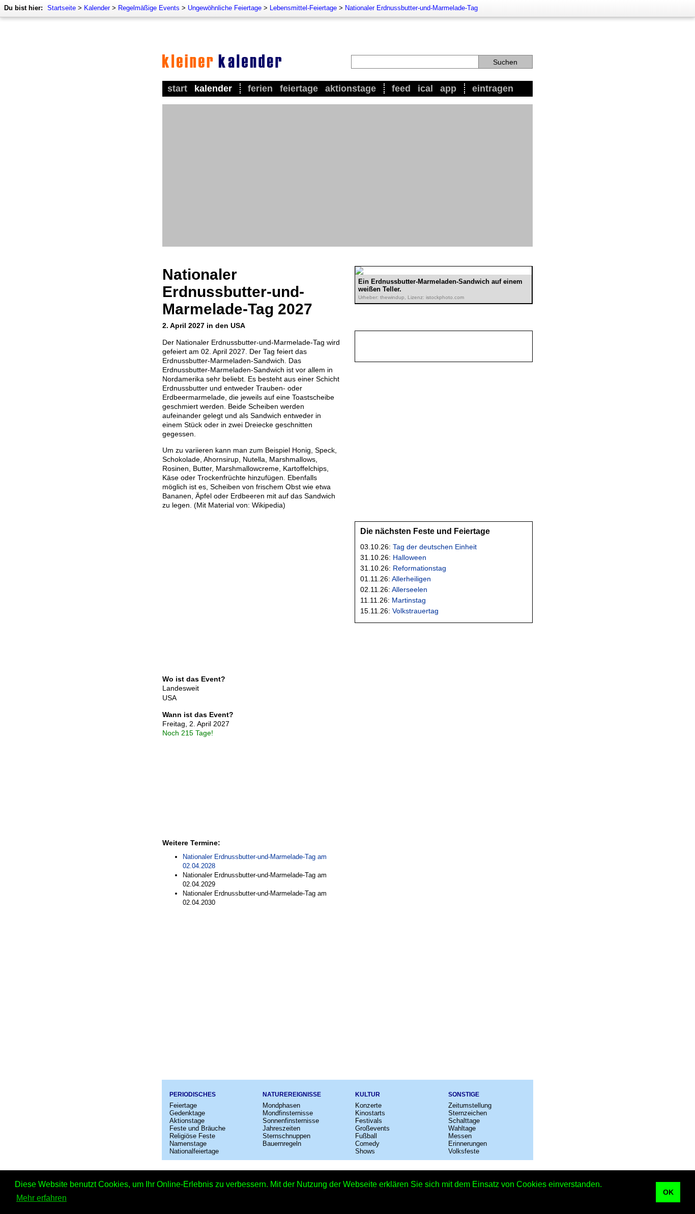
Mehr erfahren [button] (41, 1198)
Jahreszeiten (281, 1128)
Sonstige (463, 1094)
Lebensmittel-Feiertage (303, 8)
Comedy (367, 1143)
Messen (460, 1136)
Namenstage (188, 1143)
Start (177, 88)
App (448, 88)
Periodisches (192, 1094)
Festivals (368, 1120)
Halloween (409, 557)
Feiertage (299, 88)
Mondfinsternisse (288, 1113)
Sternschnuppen (286, 1136)
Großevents (372, 1128)
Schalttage (464, 1120)
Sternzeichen (467, 1113)
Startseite (61, 8)
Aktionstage (350, 88)
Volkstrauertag (415, 611)
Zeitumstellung (469, 1105)
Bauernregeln (282, 1143)
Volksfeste (463, 1151)
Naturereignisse (292, 1094)
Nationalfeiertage (194, 1151)
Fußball (366, 1136)
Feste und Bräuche (197, 1128)
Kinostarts (370, 1113)
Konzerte (368, 1105)
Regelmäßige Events (149, 8)
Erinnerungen (467, 1143)
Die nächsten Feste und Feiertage (425, 531)
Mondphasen (281, 1105)
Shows (365, 1151)
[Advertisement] (347, 175)
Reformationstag (419, 568)
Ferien (260, 88)
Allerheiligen (411, 579)
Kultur (367, 1094)
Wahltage (462, 1128)
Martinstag (409, 600)
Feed (401, 88)
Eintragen (492, 88)
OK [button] (668, 1192)
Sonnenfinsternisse (291, 1120)
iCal (425, 88)
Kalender (97, 8)
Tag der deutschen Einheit (435, 547)
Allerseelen (409, 589)
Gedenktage (187, 1113)
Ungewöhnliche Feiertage (225, 8)
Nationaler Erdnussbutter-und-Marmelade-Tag (411, 8)
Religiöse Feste (192, 1136)
